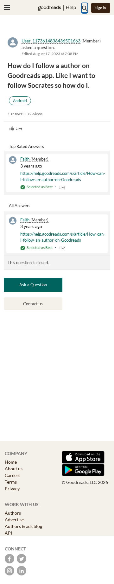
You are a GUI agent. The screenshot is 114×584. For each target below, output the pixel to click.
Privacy (12, 488)
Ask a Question (33, 284)
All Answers (19, 205)
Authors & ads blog (23, 526)
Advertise (14, 519)
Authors (13, 513)
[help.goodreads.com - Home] (57, 8)
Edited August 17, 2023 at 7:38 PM (50, 53)
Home (11, 462)
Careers (12, 475)
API (8, 533)
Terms (11, 482)
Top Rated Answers (26, 146)
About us (13, 468)
